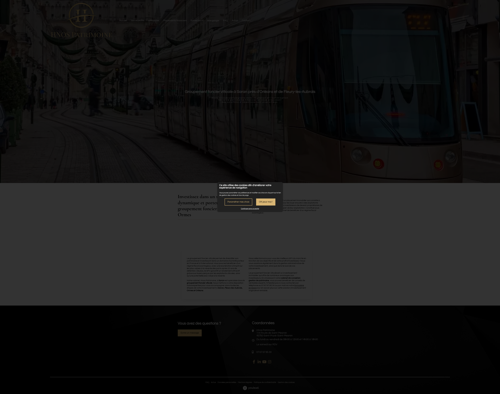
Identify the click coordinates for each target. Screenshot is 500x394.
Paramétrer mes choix (238, 202)
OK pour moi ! (266, 202)
